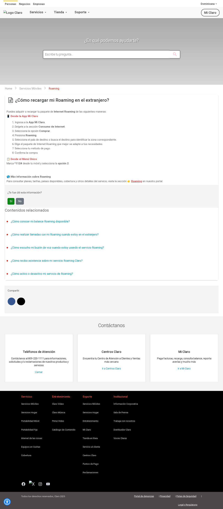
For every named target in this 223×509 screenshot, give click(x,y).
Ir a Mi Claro (184, 368)
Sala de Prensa (121, 412)
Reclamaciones (90, 472)
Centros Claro (89, 455)
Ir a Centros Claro (111, 368)
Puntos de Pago (91, 464)
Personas (10, 4)
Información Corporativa (126, 404)
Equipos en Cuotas (30, 447)
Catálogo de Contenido (63, 429)
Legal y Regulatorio (187, 504)
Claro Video (58, 404)
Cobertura (26, 455)
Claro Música (58, 412)
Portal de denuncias (144, 496)
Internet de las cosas (31, 438)
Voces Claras (120, 438)
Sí (11, 201)
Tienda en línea (90, 438)
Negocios (24, 4)
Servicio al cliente (91, 447)
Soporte (81, 12)
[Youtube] (49, 484)
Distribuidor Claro (122, 429)
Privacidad (165, 496)
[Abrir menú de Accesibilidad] (7, 502)
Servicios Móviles (30, 404)
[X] (33, 484)
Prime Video (58, 421)
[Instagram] (41, 484)
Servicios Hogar (29, 412)
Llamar (39, 372)
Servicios (37, 12)
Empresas (39, 4)
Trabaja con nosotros (124, 421)
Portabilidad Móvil (30, 421)
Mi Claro (210, 12)
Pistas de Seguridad (186, 496)
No (20, 201)
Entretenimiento (90, 421)
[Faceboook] (24, 484)
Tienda (59, 12)
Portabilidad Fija (29, 429)
